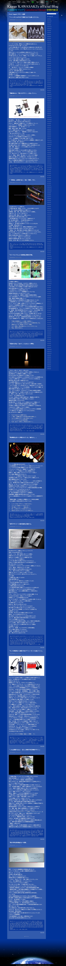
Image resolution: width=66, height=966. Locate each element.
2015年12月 (49, 210)
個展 (33, 639)
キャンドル (12, 426)
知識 (22, 925)
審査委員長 (17, 832)
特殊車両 (36, 334)
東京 (13, 641)
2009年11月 (49, 351)
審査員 (14, 832)
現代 (15, 244)
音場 (18, 429)
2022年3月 (49, 65)
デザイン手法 (26, 921)
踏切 (25, 169)
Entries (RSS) (41, 965)
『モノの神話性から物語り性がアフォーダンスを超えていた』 (26, 651)
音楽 (10, 245)
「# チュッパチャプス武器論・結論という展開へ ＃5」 (22, 733)
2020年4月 (49, 109)
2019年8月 (49, 125)
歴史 (27, 334)
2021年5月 (49, 84)
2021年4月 (49, 86)
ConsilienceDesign (16, 85)
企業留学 (28, 639)
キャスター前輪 (27, 165)
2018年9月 (49, 146)
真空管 (41, 334)
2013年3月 (49, 274)
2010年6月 (49, 337)
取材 (16, 640)
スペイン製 (25, 513)
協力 (33, 166)
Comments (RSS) (47, 965)
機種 (17, 168)
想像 (12, 83)
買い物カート (21, 169)
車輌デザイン (28, 833)
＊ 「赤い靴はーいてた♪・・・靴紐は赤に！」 (20, 507)
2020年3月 (49, 111)
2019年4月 (49, 133)
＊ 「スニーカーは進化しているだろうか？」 (19, 505)
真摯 (26, 168)
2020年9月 (49, 100)
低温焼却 (40, 427)
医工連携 (36, 922)
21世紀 (13, 513)
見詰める (38, 428)
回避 (22, 167)
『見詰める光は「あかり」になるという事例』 (22, 343)
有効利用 (19, 334)
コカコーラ (31, 80)
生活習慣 (20, 516)
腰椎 (29, 832)
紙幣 (35, 428)
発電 (33, 428)
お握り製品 (26, 80)
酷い (26, 84)
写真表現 (38, 639)
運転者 (14, 834)
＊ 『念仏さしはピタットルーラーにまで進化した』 (21, 510)
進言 (34, 169)
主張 (20, 831)
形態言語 (19, 924)
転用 (24, 84)
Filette (15, 80)
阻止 (31, 335)
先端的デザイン (27, 922)
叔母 (37, 166)
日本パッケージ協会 (21, 83)
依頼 (31, 639)
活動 (13, 925)
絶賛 (19, 643)
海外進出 (36, 641)
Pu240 (22, 331)
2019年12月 (49, 117)
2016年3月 (49, 204)
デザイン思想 (37, 165)
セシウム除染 (28, 426)
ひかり (17, 427)
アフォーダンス (17, 737)
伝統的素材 (41, 513)
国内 (18, 640)
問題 (24, 923)
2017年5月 (49, 177)
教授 (29, 924)
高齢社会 (41, 834)
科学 (37, 925)
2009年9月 (49, 355)
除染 (33, 335)
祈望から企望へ (32, 337)
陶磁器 (16, 429)
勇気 (12, 640)
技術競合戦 (15, 740)
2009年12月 (49, 349)
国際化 (39, 831)
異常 (19, 925)
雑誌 (32, 643)
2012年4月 (49, 295)
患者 (27, 924)
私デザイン (31, 168)
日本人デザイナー (39, 640)
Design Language (23, 2)
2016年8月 (49, 194)
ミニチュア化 (39, 738)
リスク (19, 166)
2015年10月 (49, 214)
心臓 (23, 924)
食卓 (20, 429)
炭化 (27, 428)
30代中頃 (13, 636)
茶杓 (26, 244)
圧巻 (35, 243)
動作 (28, 166)
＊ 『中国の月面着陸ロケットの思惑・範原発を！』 (21, 321)
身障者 (27, 169)
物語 (29, 428)
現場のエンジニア (25, 740)
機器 (12, 925)
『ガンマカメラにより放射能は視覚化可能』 (21, 255)
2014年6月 (49, 245)
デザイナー (33, 637)
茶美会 (29, 244)
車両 (25, 335)
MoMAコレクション (18, 830)
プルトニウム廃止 (35, 332)
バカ (40, 921)
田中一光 (18, 244)
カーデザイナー (16, 637)
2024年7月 (49, 22)
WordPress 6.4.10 (36, 965)
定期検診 (40, 923)
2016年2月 (49, 206)
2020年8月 (49, 102)
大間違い (29, 333)
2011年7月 (49, 312)
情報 (30, 640)
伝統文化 (30, 243)
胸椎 (26, 832)
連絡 (32, 169)
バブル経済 (24, 638)
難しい (28, 84)
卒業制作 (30, 166)
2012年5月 (49, 293)
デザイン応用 (37, 637)
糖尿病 (42, 925)
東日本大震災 (37, 2)
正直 (19, 168)
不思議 (20, 639)
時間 (41, 243)
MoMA (16, 165)
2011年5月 (49, 316)
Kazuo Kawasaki (42, 2)
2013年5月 (49, 270)
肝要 (24, 832)
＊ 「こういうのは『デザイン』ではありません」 (21, 503)
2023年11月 (49, 26)
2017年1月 (49, 185)
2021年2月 (49, 90)
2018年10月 (49, 144)
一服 (25, 243)
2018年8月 (49, 148)
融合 (35, 244)
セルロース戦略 (16, 332)
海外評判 (32, 641)
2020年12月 (49, 94)
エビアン (22, 80)
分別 (31, 831)
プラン (25, 332)
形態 (16, 924)
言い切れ (15, 169)
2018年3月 (49, 158)
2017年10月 (49, 167)
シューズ (21, 513)
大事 (23, 167)
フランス (30, 638)
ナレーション (22, 738)
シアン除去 (23, 426)
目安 (39, 334)
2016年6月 (49, 198)
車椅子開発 (24, 833)
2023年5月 (49, 38)
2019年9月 (49, 123)
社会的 (29, 925)
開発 (16, 834)
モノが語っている (18, 739)
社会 (27, 925)
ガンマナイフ (34, 331)
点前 (13, 244)
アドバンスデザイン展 (30, 636)
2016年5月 (49, 200)
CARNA (13, 165)
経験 (17, 643)
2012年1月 (49, 301)
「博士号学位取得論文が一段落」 (18, 842)
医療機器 (18, 333)
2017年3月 (49, 181)
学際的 (37, 923)
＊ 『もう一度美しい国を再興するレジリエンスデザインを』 (23, 326)
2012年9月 (49, 285)
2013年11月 (49, 258)
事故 (24, 166)
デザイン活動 (15, 638)
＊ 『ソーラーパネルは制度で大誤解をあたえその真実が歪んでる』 (25, 322)
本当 (15, 168)
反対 (14, 640)
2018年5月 (49, 154)
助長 (10, 640)
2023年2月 (49, 44)
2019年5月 (49, 131)
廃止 (10, 83)
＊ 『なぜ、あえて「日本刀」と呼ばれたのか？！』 (21, 421)
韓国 (31, 84)
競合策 (32, 740)
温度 (22, 428)
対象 (10, 924)
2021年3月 (49, 88)
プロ (12, 166)
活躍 (28, 641)
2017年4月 (49, 179)
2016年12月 (49, 187)
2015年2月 (49, 229)
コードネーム (25, 637)
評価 (21, 643)
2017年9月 (49, 169)
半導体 (22, 333)
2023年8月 (49, 32)
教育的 (34, 924)
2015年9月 (49, 216)
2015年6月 (49, 221)
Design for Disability (18, 2)
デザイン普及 (17, 738)
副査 (33, 922)
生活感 (17, 516)
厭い (35, 166)
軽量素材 (26, 516)
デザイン (32, 830)
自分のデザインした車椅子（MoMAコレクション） (30, 811)
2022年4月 (49, 63)
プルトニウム (29, 332)
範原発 (14, 335)
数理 (36, 924)
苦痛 (31, 832)
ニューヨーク (20, 638)
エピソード (15, 921)
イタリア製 (19, 80)
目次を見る (42, 89)
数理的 (38, 924)
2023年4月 (49, 40)
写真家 (36, 639)
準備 (15, 925)
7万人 (17, 331)
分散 (16, 333)
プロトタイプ (38, 638)
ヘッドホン (35, 738)
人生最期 (36, 427)
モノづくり (16, 166)
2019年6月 (49, 129)
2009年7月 (49, 359)
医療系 (41, 922)
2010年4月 (49, 341)
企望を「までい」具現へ (24, 85)
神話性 (30, 740)
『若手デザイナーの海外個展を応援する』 (20, 524)
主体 (22, 639)
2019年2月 (49, 136)
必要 (29, 167)
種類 (41, 83)
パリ (27, 638)
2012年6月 (49, 291)
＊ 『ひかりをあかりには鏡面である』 (18, 415)
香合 (12, 245)
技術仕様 (11, 740)
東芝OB (24, 334)
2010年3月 (49, 343)
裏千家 (40, 244)
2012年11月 (49, 281)
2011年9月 (49, 308)
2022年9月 (49, 53)
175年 (13, 331)
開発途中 (39, 169)
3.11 (15, 331)
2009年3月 (49, 366)
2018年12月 (49, 140)
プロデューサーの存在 (29, 738)
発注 (23, 516)
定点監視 (32, 333)
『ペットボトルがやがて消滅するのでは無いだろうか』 (24, 17)
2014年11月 (49, 235)
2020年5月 (49, 107)
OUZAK (46, 1)
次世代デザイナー (18, 641)
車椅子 (36, 832)
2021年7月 (49, 80)
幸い (27, 167)
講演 (20, 84)
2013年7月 (49, 266)
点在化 (33, 334)
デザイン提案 (38, 80)
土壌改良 (11, 428)
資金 (25, 643)
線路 (42, 168)
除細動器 (11, 928)
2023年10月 (49, 28)
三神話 (30, 739)
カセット (30, 737)
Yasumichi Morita (22, 636)
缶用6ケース (13, 84)
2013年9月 (49, 262)
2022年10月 (49, 51)
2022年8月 (49, 55)
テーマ (34, 80)
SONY (13, 737)
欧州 (22, 641)
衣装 (37, 244)
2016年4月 (49, 202)
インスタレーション (15, 243)
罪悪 (16, 84)
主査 (16, 922)
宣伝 (28, 640)
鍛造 (14, 429)
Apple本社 (17, 636)
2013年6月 (49, 268)
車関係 (27, 643)
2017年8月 (49, 171)
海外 (30, 641)
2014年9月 (49, 239)
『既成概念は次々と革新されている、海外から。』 (23, 437)
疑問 (39, 641)
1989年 (13, 830)
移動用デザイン (38, 168)
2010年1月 (49, 347)
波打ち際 (28, 83)
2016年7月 (49, 196)
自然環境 (20, 335)
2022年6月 (49, 59)
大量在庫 (41, 739)
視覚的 (41, 428)
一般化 (17, 639)
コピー (29, 637)
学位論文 (30, 923)
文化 (18, 740)
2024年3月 (49, 24)
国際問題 (21, 640)
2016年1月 (49, 208)
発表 (41, 641)
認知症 (34, 832)
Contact (56, 1)
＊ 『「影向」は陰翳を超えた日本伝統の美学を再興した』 (23, 416)
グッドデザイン (25, 830)
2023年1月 (49, 46)
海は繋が (36, 83)
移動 (34, 168)
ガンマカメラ (29, 331)
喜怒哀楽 (19, 167)
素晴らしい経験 (37, 740)
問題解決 (15, 167)
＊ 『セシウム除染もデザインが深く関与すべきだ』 (21, 418)
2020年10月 (49, 98)
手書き (17, 83)
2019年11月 (49, 119)
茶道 (31, 244)
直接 (24, 168)
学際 (35, 923)
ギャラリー (21, 637)
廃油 (16, 428)
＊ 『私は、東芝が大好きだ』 (16, 327)
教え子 (32, 640)
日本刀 (18, 428)
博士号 (20, 923)
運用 (29, 335)
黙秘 (34, 643)
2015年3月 (49, 227)
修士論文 (21, 922)
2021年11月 (49, 73)
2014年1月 (49, 254)
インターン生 (36, 636)
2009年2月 (49, 368)
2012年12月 (49, 279)
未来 (41, 924)
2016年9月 (49, 192)
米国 (15, 643)
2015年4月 (49, 225)
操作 (41, 167)
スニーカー (32, 165)
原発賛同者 (25, 333)
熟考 (20, 832)
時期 (10, 168)
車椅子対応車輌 (18, 833)
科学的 (39, 925)
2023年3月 (49, 42)
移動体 (11, 335)
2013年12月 (49, 256)
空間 (21, 244)
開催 (42, 244)
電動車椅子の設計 (34, 834)
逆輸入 (30, 643)
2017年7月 (49, 173)
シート (29, 830)
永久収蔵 (21, 168)
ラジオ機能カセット (24, 739)
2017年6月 (49, 175)
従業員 (36, 333)
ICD (12, 921)
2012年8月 (49, 287)
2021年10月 (49, 75)
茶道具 (33, 244)
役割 (22, 924)
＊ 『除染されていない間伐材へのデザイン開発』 (21, 324)
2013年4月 (49, 272)
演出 (12, 244)
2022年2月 (49, 67)
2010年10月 (49, 330)
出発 (41, 639)
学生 (33, 923)
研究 (28, 168)
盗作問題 (12, 643)
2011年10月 (49, 306)
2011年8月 (49, 310)
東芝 (22, 334)
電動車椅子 (29, 834)
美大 (18, 84)
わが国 (18, 831)
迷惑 (27, 335)
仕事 (26, 639)
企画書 (32, 739)
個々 (26, 166)
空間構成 (23, 244)
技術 (38, 333)
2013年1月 (49, 277)
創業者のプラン (37, 739)
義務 (22, 832)
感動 (14, 83)
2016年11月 (49, 189)
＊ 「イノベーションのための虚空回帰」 (18, 420)
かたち (23, 165)
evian (13, 80)
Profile (10, 1)
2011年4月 (49, 318)
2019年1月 (49, 138)
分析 (31, 922)
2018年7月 (49, 150)
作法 (33, 243)
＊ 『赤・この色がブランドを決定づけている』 (20, 508)
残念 (26, 641)
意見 (39, 167)
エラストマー (17, 513)
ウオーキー (22, 737)
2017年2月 (49, 183)
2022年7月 (49, 57)
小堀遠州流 (38, 243)
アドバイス (20, 165)
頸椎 (39, 834)
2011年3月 (49, 320)
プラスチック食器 (35, 513)
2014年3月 (49, 250)
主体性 (27, 243)
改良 (40, 333)
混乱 (31, 334)
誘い (23, 643)
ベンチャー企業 (13, 831)
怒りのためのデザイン (34, 167)
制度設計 (34, 831)
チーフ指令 (41, 737)
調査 (18, 169)
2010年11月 (49, 328)
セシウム (11, 332)
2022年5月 (49, 61)
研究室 (25, 925)
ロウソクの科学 (32, 427)
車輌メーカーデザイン (35, 833)
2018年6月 (49, 152)
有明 (20, 428)
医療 (39, 922)
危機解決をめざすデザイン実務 (34, 85)
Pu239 (20, 331)
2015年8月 (49, 218)
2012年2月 (49, 299)
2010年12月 (49, 326)
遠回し (36, 169)
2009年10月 (49, 353)
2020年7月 (49, 104)
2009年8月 (49, 357)
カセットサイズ (35, 737)
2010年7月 (49, 335)
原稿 (22, 923)
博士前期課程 (16, 923)
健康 (23, 922)
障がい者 (25, 834)
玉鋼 (31, 428)
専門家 (13, 924)
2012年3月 (49, 297)
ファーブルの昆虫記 (21, 427)
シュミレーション (40, 331)
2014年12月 (49, 233)
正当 (24, 641)
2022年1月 (49, 69)
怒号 (25, 924)
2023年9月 (49, 30)
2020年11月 (49, 96)
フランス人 (34, 638)
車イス (30, 169)
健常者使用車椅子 (27, 831)
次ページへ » (26, 936)
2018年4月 (49, 156)
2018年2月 (49, 160)
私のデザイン (33, 925)
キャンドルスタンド (17, 426)
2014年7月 (49, 243)
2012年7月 (49, 289)
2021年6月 (49, 82)
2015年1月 (49, 231)
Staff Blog (28, 1)
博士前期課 (12, 923)
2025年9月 (49, 19)
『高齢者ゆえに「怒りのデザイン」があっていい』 (23, 93)
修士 (18, 922)
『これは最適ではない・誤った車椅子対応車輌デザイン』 (25, 749)
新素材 (16, 334)
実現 (12, 832)
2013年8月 (49, 264)
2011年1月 (49, 324)
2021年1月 (49, 92)
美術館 (11, 169)
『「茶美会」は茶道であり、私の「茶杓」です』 (22, 180)
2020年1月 (49, 115)
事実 (24, 639)
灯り (25, 428)
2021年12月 (49, 71)
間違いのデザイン (20, 834)
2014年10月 (49, 237)
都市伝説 (11, 429)
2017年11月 (49, 165)
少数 (25, 167)
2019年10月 (49, 121)
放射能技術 (13, 334)
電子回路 (36, 335)
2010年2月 (49, 345)
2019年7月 (49, 127)
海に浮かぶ (32, 83)
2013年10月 (49, 260)
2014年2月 (49, 252)
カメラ (25, 331)
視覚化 (23, 335)
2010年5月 (49, 339)
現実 (17, 925)
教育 (31, 924)
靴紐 (29, 516)
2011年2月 (49, 322)
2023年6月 (49, 36)
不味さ (22, 166)
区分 (37, 831)
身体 (22, 84)
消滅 (39, 83)
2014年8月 (49, 241)
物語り (20, 740)
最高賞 (13, 168)
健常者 (22, 831)
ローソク (27, 427)
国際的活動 (25, 640)
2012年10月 (49, 283)
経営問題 (16, 335)
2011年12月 (49, 303)
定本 (14, 428)
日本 (34, 640)
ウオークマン (26, 737)
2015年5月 (49, 223)
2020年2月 (49, 113)
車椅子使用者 (13, 833)
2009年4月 (49, 364)
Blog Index (14, 1)
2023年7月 (49, 34)
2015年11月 (49, 212)
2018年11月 (49, 142)
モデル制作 (13, 333)
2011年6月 (49, 314)
